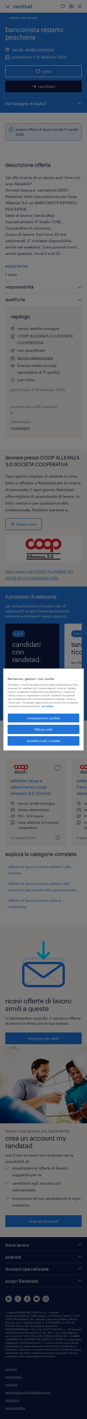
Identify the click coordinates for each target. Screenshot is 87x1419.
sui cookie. (47, 706)
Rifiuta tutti (43, 729)
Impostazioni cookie (43, 718)
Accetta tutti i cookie (43, 741)
